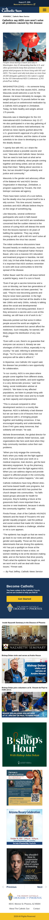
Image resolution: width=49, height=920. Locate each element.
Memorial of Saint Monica (23, 4)
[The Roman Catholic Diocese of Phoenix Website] (24, 607)
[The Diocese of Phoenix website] (24, 897)
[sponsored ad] (24, 788)
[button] (24, 638)
